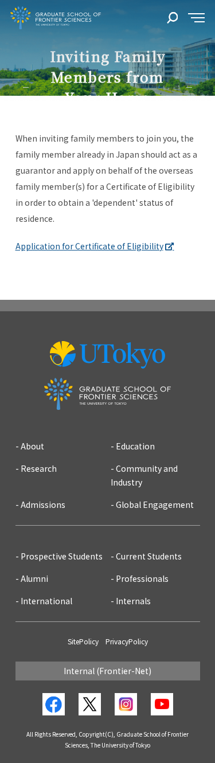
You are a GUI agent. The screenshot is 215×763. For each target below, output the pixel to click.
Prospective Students (62, 556)
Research (39, 468)
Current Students (149, 556)
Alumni (34, 578)
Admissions (43, 504)
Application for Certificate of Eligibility (89, 246)
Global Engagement (155, 504)
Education (135, 446)
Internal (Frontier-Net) (107, 670)
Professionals (142, 578)
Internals (133, 601)
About (32, 446)
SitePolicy (83, 641)
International (46, 601)
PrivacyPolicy (126, 641)
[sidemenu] (196, 18)
